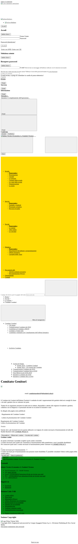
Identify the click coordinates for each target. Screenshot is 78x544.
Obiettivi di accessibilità (12, 504)
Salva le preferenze (16, 455)
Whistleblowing (10, 506)
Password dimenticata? (8, 42)
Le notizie (8, 300)
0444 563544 (12, 472)
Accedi (4, 26)
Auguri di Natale (18, 364)
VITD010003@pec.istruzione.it (27, 476)
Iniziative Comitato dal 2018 (22, 375)
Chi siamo (12, 325)
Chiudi (3, 83)
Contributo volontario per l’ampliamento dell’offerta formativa (29, 332)
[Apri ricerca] (61, 145)
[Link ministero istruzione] (10, 3)
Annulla (4, 134)
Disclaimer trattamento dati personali (12, 527)
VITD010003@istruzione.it (26, 474)
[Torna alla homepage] (39, 136)
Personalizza (5, 435)
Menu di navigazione (38, 320)
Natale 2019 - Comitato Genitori (27, 365)
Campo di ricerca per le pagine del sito (13, 295)
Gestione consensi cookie (13, 508)
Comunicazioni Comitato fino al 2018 (25, 371)
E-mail (22, 68)
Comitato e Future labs (16, 331)
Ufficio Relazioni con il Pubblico (15, 501)
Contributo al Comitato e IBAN (19, 329)
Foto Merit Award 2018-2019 (22, 373)
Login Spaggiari (52, 71)
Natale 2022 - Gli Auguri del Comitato (29, 367)
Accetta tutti (31, 435)
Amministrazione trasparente (14, 510)
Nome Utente (24, 36)
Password (23, 38)
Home (7, 297)
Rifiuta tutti (17, 435)
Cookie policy (9, 495)
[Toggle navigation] (17, 145)
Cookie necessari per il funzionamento (13, 450)
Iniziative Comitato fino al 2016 (23, 376)
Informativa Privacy (11, 499)
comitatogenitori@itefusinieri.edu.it (41, 393)
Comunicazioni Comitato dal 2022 (20, 327)
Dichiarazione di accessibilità (14, 503)
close (3, 154)
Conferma (11, 134)
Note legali (8, 497)
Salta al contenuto (6, 2)
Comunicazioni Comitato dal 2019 (24, 369)
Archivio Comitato (15, 348)
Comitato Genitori (10, 323)
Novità (7, 299)
